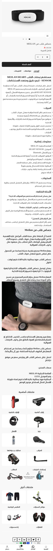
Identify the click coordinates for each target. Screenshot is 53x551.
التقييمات (17, 71)
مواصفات (27, 71)
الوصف (36, 71)
